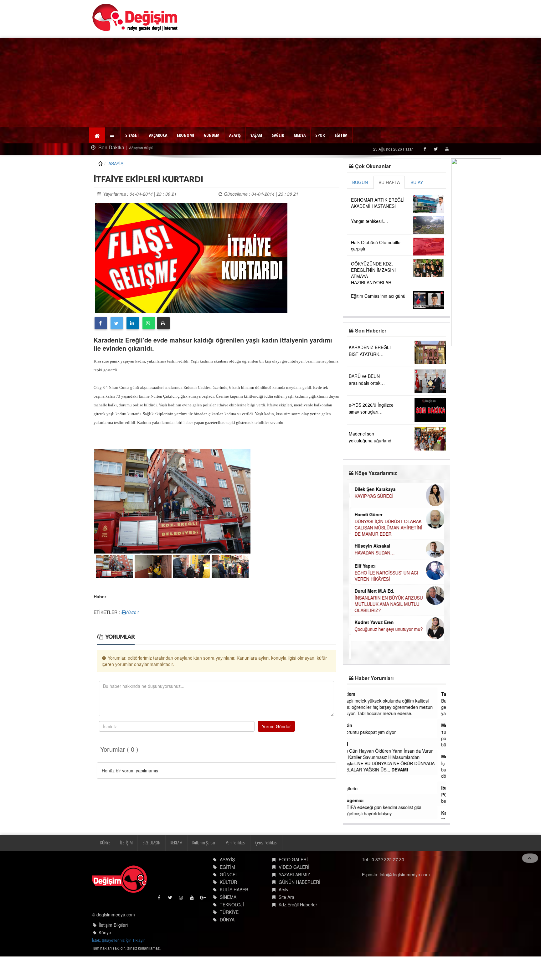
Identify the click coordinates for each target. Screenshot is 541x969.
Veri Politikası (235, 843)
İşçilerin (358, 788)
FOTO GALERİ (293, 859)
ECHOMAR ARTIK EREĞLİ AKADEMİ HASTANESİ (377, 203)
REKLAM (176, 843)
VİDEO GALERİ (294, 867)
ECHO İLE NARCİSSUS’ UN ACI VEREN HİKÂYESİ (384, 576)
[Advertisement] (270, 82)
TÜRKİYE (229, 912)
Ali (354, 744)
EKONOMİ (185, 135)
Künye (105, 932)
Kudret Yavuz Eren (372, 622)
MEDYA (300, 135)
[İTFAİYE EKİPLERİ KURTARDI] (191, 257)
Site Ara (286, 897)
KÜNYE (105, 843)
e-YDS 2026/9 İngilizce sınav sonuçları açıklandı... (371, 412)
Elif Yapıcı (363, 566)
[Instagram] (181, 899)
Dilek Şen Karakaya (373, 489)
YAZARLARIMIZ (294, 874)
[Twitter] (435, 148)
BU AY (416, 182)
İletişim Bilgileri (113, 925)
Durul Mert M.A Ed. (372, 591)
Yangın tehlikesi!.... (369, 221)
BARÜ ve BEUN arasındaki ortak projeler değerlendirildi (371, 383)
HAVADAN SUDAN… (373, 552)
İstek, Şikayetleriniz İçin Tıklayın (119, 940)
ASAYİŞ (235, 135)
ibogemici (361, 800)
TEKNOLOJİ (232, 904)
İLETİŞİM (126, 843)
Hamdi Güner (366, 514)
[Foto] (172, 500)
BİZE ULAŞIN (151, 843)
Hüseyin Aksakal (370, 546)
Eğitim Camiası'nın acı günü (378, 296)
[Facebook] (424, 148)
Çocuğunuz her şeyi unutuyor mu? (387, 629)
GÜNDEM (211, 135)
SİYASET (132, 135)
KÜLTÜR (228, 882)
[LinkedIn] (132, 323)
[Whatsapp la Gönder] (148, 323)
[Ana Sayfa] (135, 17)
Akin (356, 725)
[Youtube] (446, 148)
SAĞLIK (278, 135)
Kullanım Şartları (204, 843)
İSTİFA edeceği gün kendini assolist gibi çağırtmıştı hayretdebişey (390, 810)
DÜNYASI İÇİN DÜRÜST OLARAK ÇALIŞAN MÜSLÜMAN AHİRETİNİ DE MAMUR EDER (386, 527)
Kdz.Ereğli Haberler (298, 904)
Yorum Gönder (276, 726)
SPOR (320, 135)
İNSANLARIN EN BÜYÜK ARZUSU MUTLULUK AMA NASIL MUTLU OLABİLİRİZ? (387, 604)
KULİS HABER (234, 889)
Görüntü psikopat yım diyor (377, 732)
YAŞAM (256, 135)
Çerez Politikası (266, 843)
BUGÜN (360, 182)
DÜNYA (227, 919)
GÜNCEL (229, 874)
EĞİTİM (341, 135)
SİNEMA (228, 897)
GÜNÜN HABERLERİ (299, 882)
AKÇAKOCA (158, 135)
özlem (357, 694)
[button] (113, 135)
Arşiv (283, 889)
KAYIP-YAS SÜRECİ (372, 496)
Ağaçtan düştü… (135, 147)
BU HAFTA (389, 182)
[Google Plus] (203, 899)
